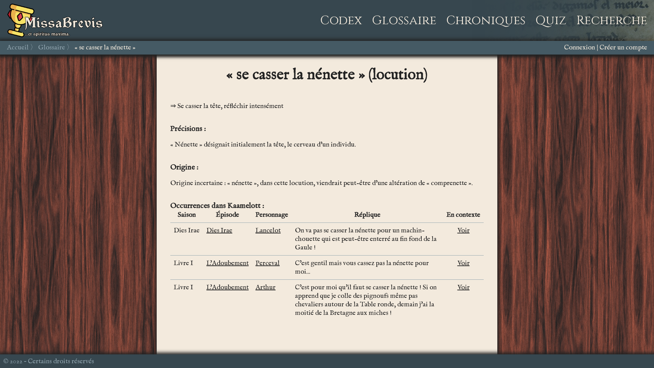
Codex (341, 20)
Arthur (265, 287)
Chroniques (486, 20)
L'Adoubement (227, 263)
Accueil (18, 47)
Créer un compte (623, 47)
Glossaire (404, 20)
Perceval (267, 263)
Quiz (550, 20)
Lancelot (268, 230)
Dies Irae (219, 230)
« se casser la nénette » (105, 47)
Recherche (611, 20)
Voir (463, 230)
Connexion (579, 47)
